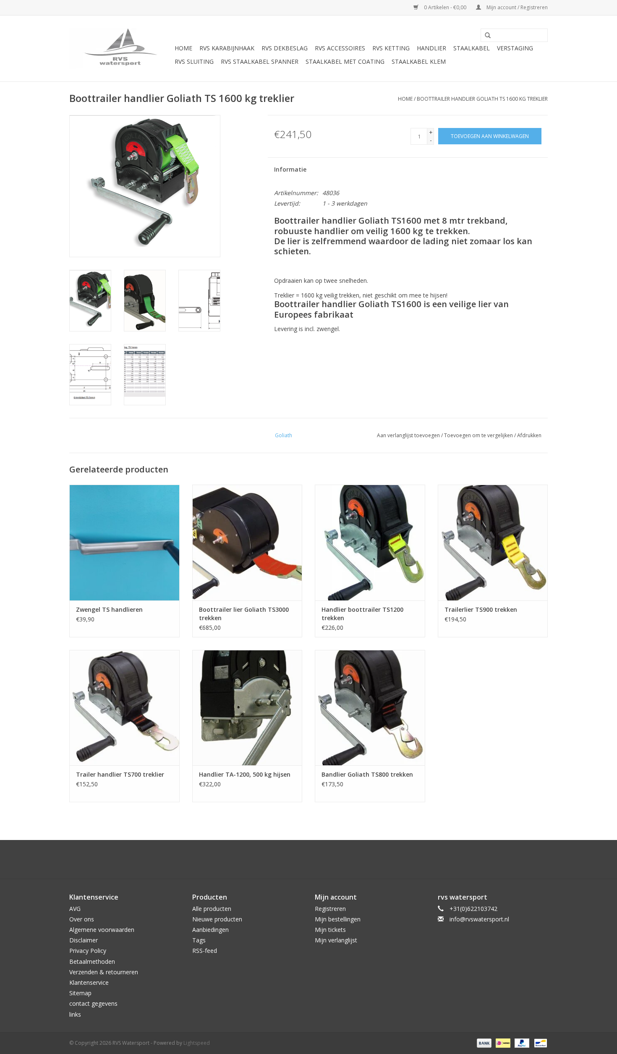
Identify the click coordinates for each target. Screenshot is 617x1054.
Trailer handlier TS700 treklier (120, 774)
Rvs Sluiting (194, 61)
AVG (75, 909)
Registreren (330, 909)
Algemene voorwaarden (101, 930)
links (75, 1014)
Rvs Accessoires (340, 48)
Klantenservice (89, 982)
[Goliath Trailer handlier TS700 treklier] (124, 707)
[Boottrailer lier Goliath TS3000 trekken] (247, 542)
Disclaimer (83, 940)
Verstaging (515, 48)
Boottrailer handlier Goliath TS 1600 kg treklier (482, 98)
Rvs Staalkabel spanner (259, 61)
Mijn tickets (330, 930)
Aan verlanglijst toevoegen (408, 435)
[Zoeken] (485, 36)
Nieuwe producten (217, 919)
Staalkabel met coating (345, 61)
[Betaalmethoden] (483, 1042)
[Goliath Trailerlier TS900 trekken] (493, 542)
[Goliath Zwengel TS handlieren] (124, 542)
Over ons (81, 919)
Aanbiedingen (210, 930)
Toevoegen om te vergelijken (479, 435)
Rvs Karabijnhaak (226, 48)
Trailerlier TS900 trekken (480, 609)
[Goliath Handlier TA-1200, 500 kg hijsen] (247, 707)
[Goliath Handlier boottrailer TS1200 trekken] (370, 542)
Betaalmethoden (92, 961)
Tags (199, 940)
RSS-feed (204, 951)
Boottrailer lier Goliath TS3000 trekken (244, 613)
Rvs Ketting (391, 48)
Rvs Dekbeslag (284, 48)
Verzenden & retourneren (103, 972)
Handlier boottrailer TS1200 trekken (362, 613)
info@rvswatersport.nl (479, 919)
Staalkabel (471, 48)
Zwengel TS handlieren (109, 609)
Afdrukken (529, 435)
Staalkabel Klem (419, 61)
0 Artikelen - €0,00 (445, 7)
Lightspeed (196, 1042)
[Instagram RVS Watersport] (354, 859)
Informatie (290, 169)
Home (183, 48)
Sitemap (80, 993)
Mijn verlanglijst (336, 940)
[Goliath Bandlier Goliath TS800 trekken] (370, 707)
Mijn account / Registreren (516, 7)
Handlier (431, 48)
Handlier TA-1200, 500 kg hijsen (244, 774)
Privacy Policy (87, 951)
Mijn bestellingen (338, 919)
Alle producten (211, 909)
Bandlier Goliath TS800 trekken (367, 774)
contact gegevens (93, 1003)
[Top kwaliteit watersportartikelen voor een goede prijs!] (120, 48)
